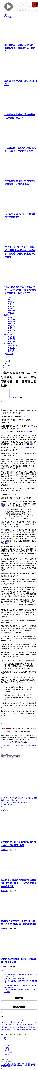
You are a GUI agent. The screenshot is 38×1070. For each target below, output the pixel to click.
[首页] (5, 1037)
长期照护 (12, 317)
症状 (27, 1027)
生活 (24, 474)
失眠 (8, 1024)
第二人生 (7, 1029)
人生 (19, 626)
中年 (2, 1022)
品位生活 (12, 328)
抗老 (11, 332)
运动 (19, 1029)
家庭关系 (12, 324)
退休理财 (12, 337)
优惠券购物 (9, 354)
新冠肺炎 (12, 310)
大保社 (19, 745)
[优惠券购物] (5, 1039)
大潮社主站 (13, 345)
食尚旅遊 (12, 330)
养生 (11, 300)
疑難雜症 (12, 308)
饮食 (32, 1029)
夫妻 (35, 1022)
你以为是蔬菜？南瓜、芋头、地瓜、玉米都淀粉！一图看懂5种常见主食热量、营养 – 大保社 (20, 290)
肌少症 (12, 302)
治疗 (7, 1027)
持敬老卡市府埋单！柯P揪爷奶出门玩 (16, 979)
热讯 (7, 1050)
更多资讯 (9, 343)
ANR (11, 352)
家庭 (14, 1024)
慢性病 (12, 306)
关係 (14, 1022)
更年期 (12, 313)
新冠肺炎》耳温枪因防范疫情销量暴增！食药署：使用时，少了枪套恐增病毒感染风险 (18, 883)
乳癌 (5, 1022)
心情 (20, 1024)
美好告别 (12, 319)
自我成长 (12, 321)
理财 (15, 1027)
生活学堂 (9, 315)
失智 (2, 1024)
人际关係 (10, 745)
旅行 (34, 1024)
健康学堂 (9, 297)
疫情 (25, 1027)
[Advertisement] (19, 776)
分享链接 (17, 756)
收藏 (4, 756)
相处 (33, 745)
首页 (5, 15)
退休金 (26, 1029)
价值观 (15, 745)
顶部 (7, 1054)
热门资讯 (12, 348)
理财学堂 (9, 335)
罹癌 (14, 1029)
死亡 (5, 1027)
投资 (25, 1024)
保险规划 (12, 339)
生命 (18, 1027)
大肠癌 (32, 1022)
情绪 (22, 1024)
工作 (17, 1024)
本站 (7, 1046)
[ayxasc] (5, 397)
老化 (17, 1029)
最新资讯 (9, 17)
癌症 (11, 304)
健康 (10, 1022)
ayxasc (4, 754)
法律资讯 (12, 350)
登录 (5, 357)
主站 (7, 1048)
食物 (30, 1029)
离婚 (3, 1029)
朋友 (22, 416)
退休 (23, 1029)
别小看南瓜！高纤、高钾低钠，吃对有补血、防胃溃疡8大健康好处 (20, 48)
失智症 (5, 1024)
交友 (25, 514)
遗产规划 (12, 341)
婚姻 (11, 1024)
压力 (16, 1022)
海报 (10, 756)
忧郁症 (3, 506)
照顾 (12, 1027)
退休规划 (12, 326)
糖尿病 (11, 1029)
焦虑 (10, 1027)
